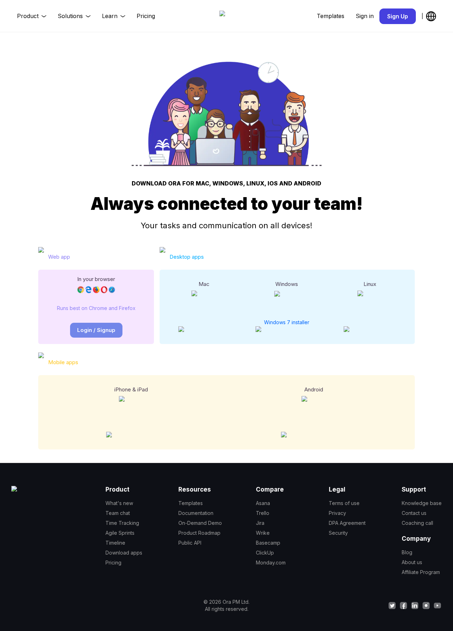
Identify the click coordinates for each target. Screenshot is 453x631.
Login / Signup (96, 330)
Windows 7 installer (286, 322)
